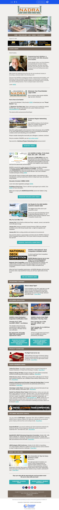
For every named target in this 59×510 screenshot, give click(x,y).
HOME (15, 35)
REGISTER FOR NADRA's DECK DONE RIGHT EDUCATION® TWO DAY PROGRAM (40, 342)
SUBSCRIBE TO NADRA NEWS (19, 482)
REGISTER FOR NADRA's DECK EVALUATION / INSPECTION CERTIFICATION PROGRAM (19, 342)
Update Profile (26, 502)
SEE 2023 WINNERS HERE (29, 277)
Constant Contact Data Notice (35, 502)
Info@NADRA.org (34, 493)
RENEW (34, 35)
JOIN (29, 35)
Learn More (37, 294)
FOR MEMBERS (41, 35)
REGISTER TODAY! (29, 145)
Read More (42, 370)
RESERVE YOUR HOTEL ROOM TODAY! (29, 242)
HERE (14, 84)
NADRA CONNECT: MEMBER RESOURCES (40, 482)
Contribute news (29, 494)
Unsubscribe (20, 502)
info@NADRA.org (14, 109)
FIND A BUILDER (23, 35)
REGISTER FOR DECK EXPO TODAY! (29, 196)
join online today (33, 138)
